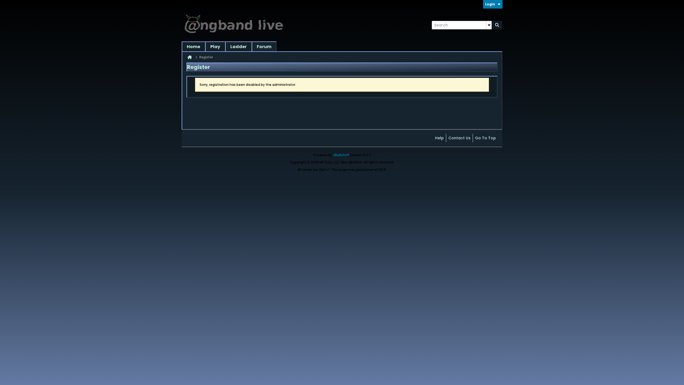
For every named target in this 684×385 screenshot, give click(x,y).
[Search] (497, 25)
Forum (264, 47)
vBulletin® (341, 155)
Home (193, 47)
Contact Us (459, 138)
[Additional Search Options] (489, 25)
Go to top (485, 138)
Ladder (238, 47)
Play (215, 47)
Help (439, 138)
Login (490, 4)
